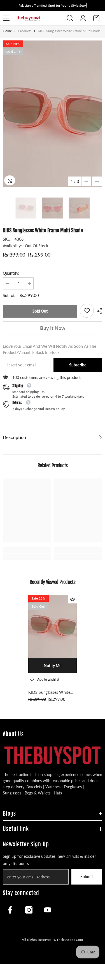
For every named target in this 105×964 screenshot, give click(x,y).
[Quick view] (72, 599)
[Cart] (96, 18)
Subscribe (77, 365)
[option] (52, 113)
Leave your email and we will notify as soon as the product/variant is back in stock (49, 349)
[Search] (70, 18)
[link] (87, 311)
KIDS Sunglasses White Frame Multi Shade (49, 692)
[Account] (83, 18)
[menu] (6, 18)
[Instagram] (29, 910)
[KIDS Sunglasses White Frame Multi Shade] (52, 626)
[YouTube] (47, 910)
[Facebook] (10, 910)
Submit (86, 876)
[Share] (98, 311)
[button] (86, 181)
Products (24, 31)
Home (7, 31)
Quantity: (11, 273)
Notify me (52, 665)
